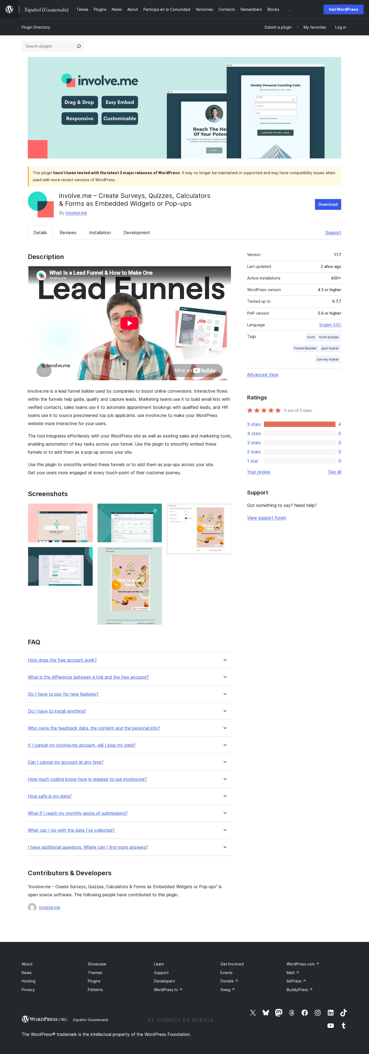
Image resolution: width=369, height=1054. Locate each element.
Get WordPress (343, 9)
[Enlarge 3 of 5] (154, 510)
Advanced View (263, 374)
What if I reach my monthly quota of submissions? (78, 813)
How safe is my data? (50, 796)
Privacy (28, 989)
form (311, 337)
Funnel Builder (305, 348)
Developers (164, 981)
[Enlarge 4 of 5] (154, 554)
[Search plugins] (78, 46)
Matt (293, 972)
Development (136, 232)
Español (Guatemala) (90, 1020)
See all (334, 471)
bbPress (296, 981)
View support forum (266, 517)
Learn (159, 964)
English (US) (330, 324)
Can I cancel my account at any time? (65, 762)
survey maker (328, 359)
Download (328, 204)
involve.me (76, 212)
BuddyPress (300, 989)
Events (226, 972)
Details (40, 232)
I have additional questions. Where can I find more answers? (88, 847)
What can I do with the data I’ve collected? (71, 830)
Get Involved (232, 964)
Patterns (95, 989)
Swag (227, 989)
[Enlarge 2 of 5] (85, 554)
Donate (229, 981)
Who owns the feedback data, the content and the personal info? (94, 728)
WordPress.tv (168, 989)
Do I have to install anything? (57, 711)
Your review (258, 471)
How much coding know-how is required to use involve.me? (87, 779)
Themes (95, 972)
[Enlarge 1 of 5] (85, 510)
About (27, 964)
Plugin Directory (36, 27)
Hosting (28, 981)
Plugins (94, 981)
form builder (329, 337)
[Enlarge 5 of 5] (224, 510)
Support (333, 232)
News (27, 972)
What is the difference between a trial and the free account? (88, 677)
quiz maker (330, 348)
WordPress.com (303, 964)
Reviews (68, 232)
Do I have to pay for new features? (63, 694)
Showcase (97, 964)
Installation (100, 232)
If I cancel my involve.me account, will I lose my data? (82, 745)
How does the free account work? (62, 660)
